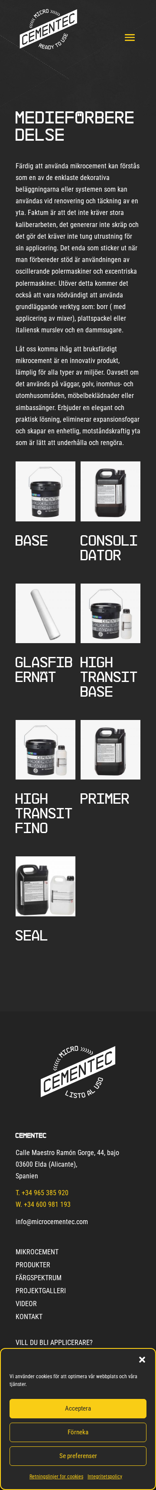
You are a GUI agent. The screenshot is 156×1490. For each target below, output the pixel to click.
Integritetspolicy (105, 1477)
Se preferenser (78, 1456)
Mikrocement (37, 1252)
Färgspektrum (39, 1278)
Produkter (33, 1265)
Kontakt (29, 1317)
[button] (142, 1359)
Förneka (78, 1432)
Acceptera (78, 1408)
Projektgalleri (41, 1291)
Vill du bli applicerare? (54, 1343)
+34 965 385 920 (45, 1193)
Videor (26, 1304)
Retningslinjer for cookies (56, 1477)
